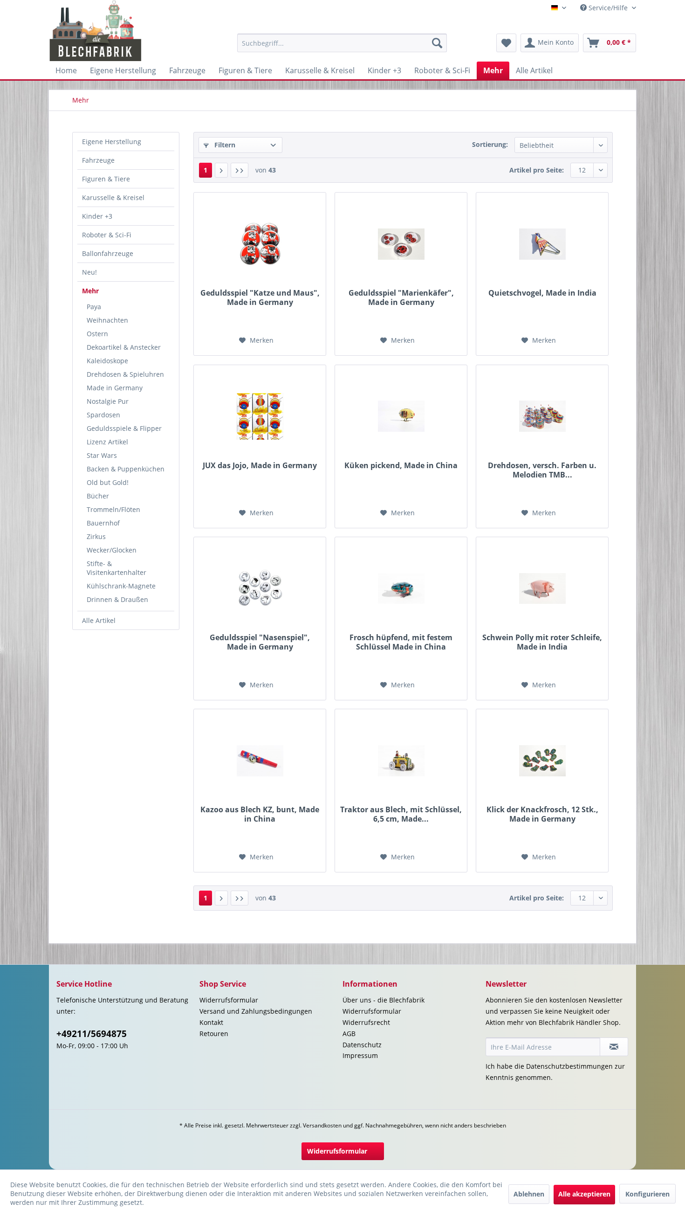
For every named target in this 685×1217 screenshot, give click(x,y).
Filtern (223, 144)
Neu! (89, 272)
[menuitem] (342, 43)
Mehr (90, 290)
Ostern (97, 333)
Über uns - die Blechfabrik (383, 1000)
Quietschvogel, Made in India (542, 293)
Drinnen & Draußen (117, 599)
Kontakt (211, 1022)
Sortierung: (490, 144)
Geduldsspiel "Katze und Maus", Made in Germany (260, 297)
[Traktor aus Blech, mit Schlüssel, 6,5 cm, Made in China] (401, 760)
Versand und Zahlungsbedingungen (255, 1011)
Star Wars (102, 455)
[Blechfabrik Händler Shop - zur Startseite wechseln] (95, 30)
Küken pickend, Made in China (401, 465)
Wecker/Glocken (112, 550)
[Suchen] (437, 43)
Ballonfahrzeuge (107, 253)
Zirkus (96, 536)
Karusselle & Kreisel (113, 197)
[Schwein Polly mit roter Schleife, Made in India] (542, 588)
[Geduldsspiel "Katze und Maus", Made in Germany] (260, 244)
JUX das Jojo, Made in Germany (260, 465)
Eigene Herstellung (111, 141)
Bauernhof (103, 523)
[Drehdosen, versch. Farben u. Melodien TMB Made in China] (542, 416)
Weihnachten (107, 320)
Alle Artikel (99, 620)
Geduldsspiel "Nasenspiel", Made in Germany (260, 642)
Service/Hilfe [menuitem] (608, 7)
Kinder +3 (97, 216)
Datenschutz (362, 1044)
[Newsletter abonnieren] (614, 1046)
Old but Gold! (108, 482)
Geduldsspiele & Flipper (124, 428)
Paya (94, 306)
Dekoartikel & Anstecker (124, 347)
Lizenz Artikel (107, 441)
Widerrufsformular (228, 1000)
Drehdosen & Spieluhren (125, 374)
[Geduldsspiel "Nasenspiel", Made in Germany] (260, 588)
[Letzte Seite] (239, 170)
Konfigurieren (647, 1193)
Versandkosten (322, 1125)
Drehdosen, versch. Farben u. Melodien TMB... (542, 470)
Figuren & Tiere (106, 178)
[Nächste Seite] (221, 170)
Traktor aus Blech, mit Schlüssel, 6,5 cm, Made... (401, 814)
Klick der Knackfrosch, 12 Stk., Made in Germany (542, 814)
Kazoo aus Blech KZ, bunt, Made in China (259, 814)
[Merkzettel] (506, 43)
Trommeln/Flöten (113, 509)
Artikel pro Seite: (536, 170)
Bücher (98, 495)
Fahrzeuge (98, 160)
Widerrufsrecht (366, 1022)
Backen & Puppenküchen (125, 468)
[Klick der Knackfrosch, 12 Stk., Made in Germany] (542, 760)
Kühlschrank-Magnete (121, 585)
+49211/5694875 (91, 1034)
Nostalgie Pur (108, 401)
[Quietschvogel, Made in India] (542, 244)
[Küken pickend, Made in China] (401, 416)
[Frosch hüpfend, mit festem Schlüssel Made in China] (401, 588)
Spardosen (103, 414)
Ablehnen (529, 1193)
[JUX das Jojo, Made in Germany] (260, 416)
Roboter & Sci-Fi (106, 234)
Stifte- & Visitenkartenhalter (116, 568)
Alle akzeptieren (584, 1193)
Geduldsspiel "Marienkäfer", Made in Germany (401, 297)
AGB (349, 1033)
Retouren (213, 1033)
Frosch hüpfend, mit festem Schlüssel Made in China (400, 642)
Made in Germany (115, 387)
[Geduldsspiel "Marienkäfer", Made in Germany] (401, 244)
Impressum (360, 1055)
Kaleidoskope (107, 360)
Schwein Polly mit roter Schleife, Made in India (542, 642)
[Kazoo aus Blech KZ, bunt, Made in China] (260, 760)
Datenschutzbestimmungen (569, 1066)
